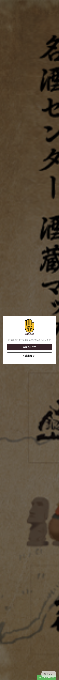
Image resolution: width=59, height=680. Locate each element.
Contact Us (47, 677)
